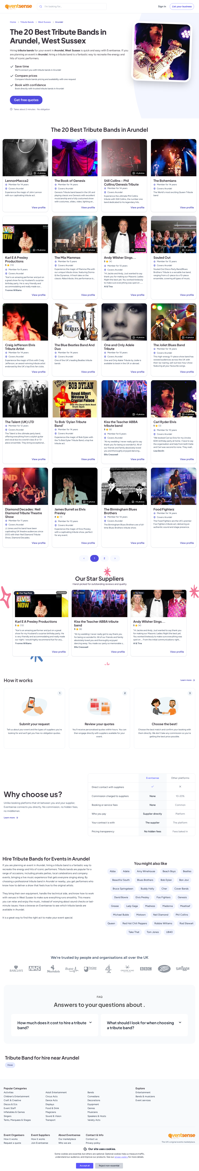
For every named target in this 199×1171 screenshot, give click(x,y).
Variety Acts (94, 1120)
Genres (91, 1108)
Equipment (93, 1104)
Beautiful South (121, 879)
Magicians (51, 1112)
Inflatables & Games (14, 1112)
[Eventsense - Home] (18, 6)
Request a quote (12, 1143)
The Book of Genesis (70, 180)
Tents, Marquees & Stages (17, 1120)
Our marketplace (67, 1139)
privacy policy (121, 1157)
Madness (150, 906)
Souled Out (162, 257)
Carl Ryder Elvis (164, 422)
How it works (11, 1139)
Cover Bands (181, 888)
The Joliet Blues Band (169, 345)
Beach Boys (169, 871)
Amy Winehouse (146, 871)
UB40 (169, 932)
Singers (7, 1116)
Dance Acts (52, 1100)
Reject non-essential (109, 1165)
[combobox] (58, 6)
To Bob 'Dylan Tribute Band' (70, 423)
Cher (164, 888)
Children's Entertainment (16, 1096)
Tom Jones (153, 932)
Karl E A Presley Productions (16, 259)
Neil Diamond (160, 914)
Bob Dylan (166, 879)
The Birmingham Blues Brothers (120, 511)
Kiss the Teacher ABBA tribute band (121, 423)
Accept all (85, 1165)
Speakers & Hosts (97, 1116)
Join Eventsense (39, 1143)
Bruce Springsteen (123, 888)
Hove (10, 1065)
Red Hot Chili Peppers (135, 923)
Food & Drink (52, 1108)
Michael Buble (121, 914)
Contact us (91, 1139)
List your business (182, 6)
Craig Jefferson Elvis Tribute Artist (20, 346)
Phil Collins (182, 914)
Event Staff (10, 1108)
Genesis (182, 897)
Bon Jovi (184, 879)
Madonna (167, 906)
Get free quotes (26, 100)
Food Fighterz (163, 509)
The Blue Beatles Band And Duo (75, 346)
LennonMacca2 (16, 180)
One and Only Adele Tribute (119, 346)
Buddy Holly (147, 888)
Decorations (94, 1100)
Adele (126, 871)
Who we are (64, 1143)
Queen (111, 923)
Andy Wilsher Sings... (120, 257)
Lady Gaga (132, 906)
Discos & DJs (10, 1104)
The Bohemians (164, 180)
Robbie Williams (163, 923)
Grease (115, 906)
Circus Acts (52, 1096)
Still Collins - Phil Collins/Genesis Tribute (121, 182)
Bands (91, 1092)
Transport (51, 1120)
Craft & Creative (12, 1100)
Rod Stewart (186, 923)
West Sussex (44, 22)
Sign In (162, 6)
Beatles (187, 871)
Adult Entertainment (56, 1092)
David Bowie (121, 897)
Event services (143, 1100)
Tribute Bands (27, 22)
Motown (141, 914)
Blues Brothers (145, 879)
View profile (39, 207)
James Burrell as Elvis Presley (70, 511)
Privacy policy (93, 1143)
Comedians (93, 1096)
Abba (113, 871)
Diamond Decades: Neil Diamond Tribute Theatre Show (23, 513)
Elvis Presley (142, 897)
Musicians (93, 1112)
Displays (50, 1104)
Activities (8, 1092)
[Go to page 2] (115, 558)
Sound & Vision (53, 1116)
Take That (134, 932)
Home (13, 22)
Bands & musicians (145, 1096)
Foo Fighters (163, 897)
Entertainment (143, 1092)
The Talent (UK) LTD (19, 422)
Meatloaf (185, 906)
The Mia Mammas (67, 257)
